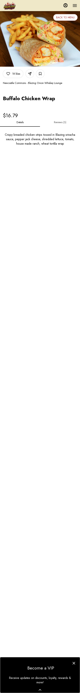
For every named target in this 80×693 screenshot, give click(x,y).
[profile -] (65, 5)
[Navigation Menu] (75, 5)
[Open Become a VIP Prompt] (40, 690)
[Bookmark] (40, 74)
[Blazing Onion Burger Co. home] (23, 5)
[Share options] (30, 74)
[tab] (20, 122)
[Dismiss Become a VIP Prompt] (73, 663)
